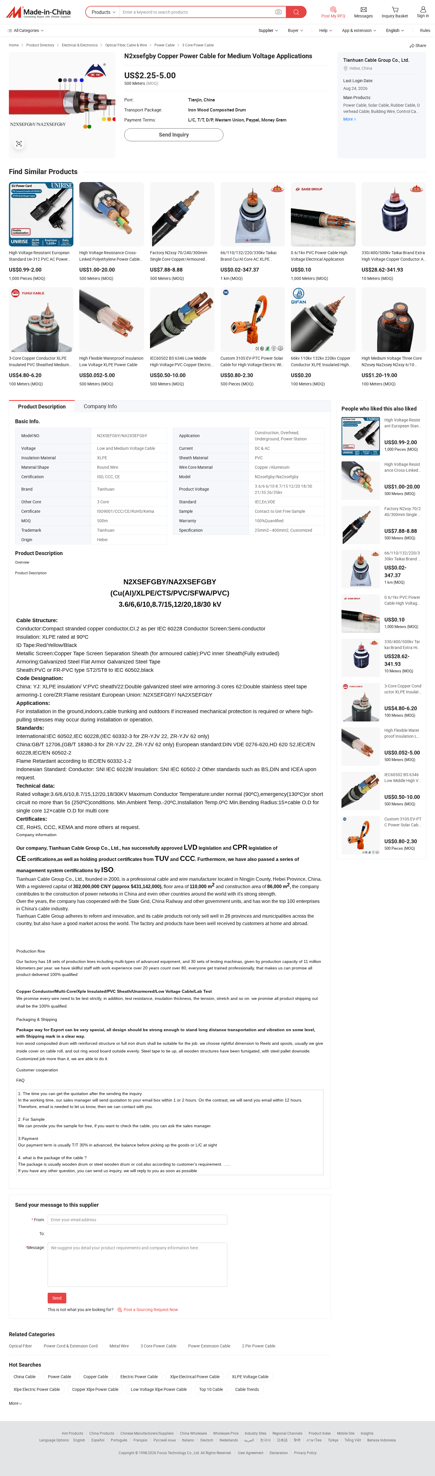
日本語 (282, 1440)
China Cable (25, 1376)
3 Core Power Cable (158, 1346)
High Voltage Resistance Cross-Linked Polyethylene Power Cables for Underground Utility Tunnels (402, 467)
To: (42, 1233)
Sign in (423, 15)
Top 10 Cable (211, 1389)
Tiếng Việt (352, 1440)
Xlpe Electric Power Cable (37, 1389)
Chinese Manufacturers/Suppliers (147, 1433)
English (79, 1440)
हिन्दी (297, 1440)
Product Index (320, 1433)
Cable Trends (247, 1389)
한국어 (265, 1440)
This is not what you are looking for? (81, 1309)
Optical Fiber (20, 1346)
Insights (367, 1433)
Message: (35, 1247)
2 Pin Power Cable (258, 1346)
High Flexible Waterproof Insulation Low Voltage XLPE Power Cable (402, 733)
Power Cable (59, 1376)
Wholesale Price (226, 1433)
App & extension (357, 30)
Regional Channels (287, 1433)
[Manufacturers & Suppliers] (38, 12)
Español (97, 1440)
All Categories (26, 30)
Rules (425, 30)
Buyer (293, 30)
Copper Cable (95, 1376)
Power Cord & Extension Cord (71, 1346)
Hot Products (72, 1433)
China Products (101, 1433)
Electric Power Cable (139, 1376)
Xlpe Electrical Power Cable (195, 1376)
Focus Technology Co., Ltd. (179, 1452)
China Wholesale (193, 1433)
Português (119, 1440)
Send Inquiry (174, 135)
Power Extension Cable (209, 1346)
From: (38, 1219)
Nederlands (229, 1440)
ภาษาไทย (314, 1440)
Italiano (188, 1440)
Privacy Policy (305, 1452)
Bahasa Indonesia (381, 1440)
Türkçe (333, 1440)
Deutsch (206, 1440)
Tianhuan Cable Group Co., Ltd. (376, 60)
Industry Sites (255, 1433)
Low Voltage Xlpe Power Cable (159, 1389)
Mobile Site (346, 1433)
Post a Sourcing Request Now (147, 1309)
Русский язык (165, 1440)
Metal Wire (119, 1346)
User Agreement (250, 1452)
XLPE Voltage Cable (250, 1376)
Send (57, 1298)
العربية (249, 1440)
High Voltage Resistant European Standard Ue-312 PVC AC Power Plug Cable (402, 423)
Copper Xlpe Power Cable (95, 1389)
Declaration (279, 1452)
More (348, 119)
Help (323, 30)
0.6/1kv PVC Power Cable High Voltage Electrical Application (402, 600)
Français (140, 1440)
